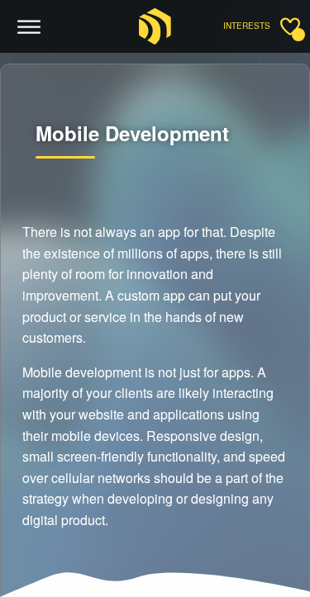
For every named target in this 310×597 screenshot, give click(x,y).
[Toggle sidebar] (290, 26)
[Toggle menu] (29, 27)
